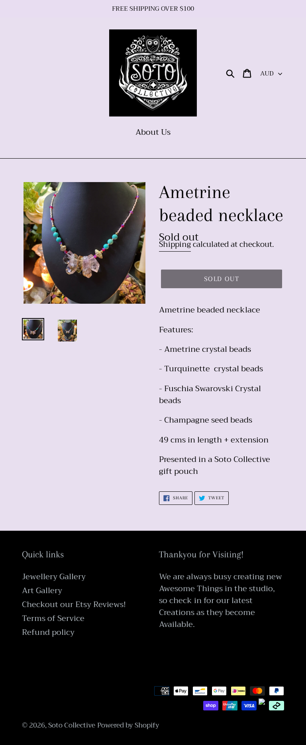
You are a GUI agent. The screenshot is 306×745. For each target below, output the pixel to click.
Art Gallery (42, 591)
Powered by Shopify (128, 725)
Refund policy (48, 632)
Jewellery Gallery (54, 577)
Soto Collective (71, 725)
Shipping (175, 244)
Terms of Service (53, 618)
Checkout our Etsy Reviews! (74, 604)
